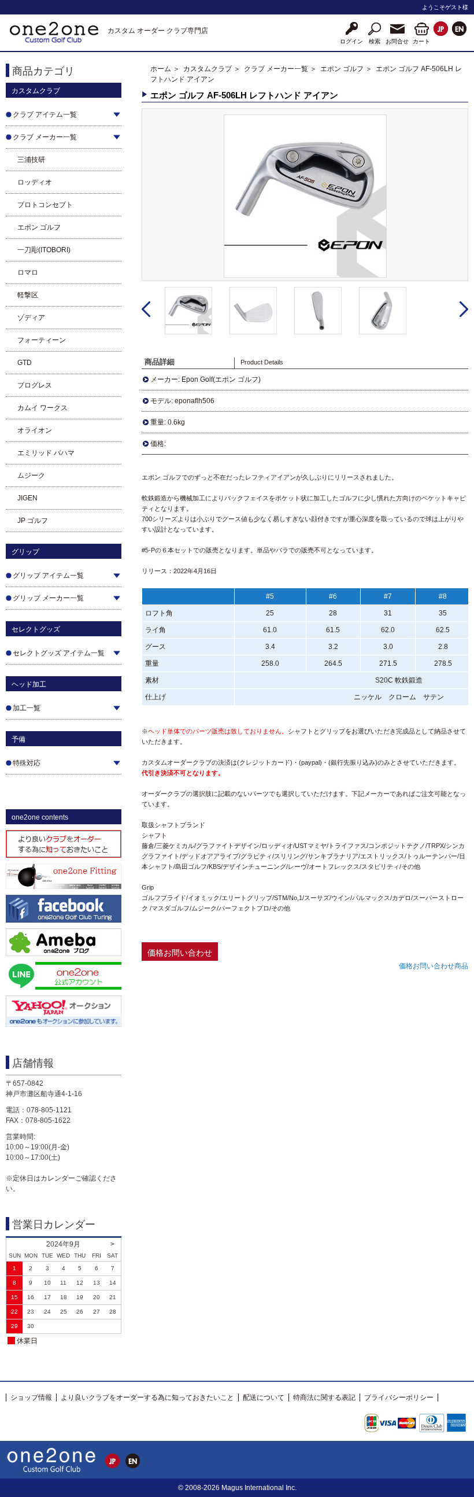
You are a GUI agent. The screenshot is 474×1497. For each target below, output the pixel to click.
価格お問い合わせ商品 (433, 966)
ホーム (160, 69)
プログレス (34, 385)
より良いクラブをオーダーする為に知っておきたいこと (147, 1397)
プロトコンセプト (45, 205)
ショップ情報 (31, 1397)
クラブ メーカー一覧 (276, 69)
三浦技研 (31, 160)
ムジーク (31, 475)
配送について (263, 1397)
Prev (146, 309)
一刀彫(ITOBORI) (44, 250)
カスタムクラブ (207, 69)
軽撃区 (27, 295)
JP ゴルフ (32, 521)
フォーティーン (41, 340)
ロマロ (27, 272)
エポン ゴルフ (39, 227)
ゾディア (31, 318)
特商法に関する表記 (324, 1397)
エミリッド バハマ (46, 453)
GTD (24, 363)
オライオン (34, 430)
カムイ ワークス (42, 408)
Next (464, 309)
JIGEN (27, 498)
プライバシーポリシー (399, 1397)
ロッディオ (34, 182)
